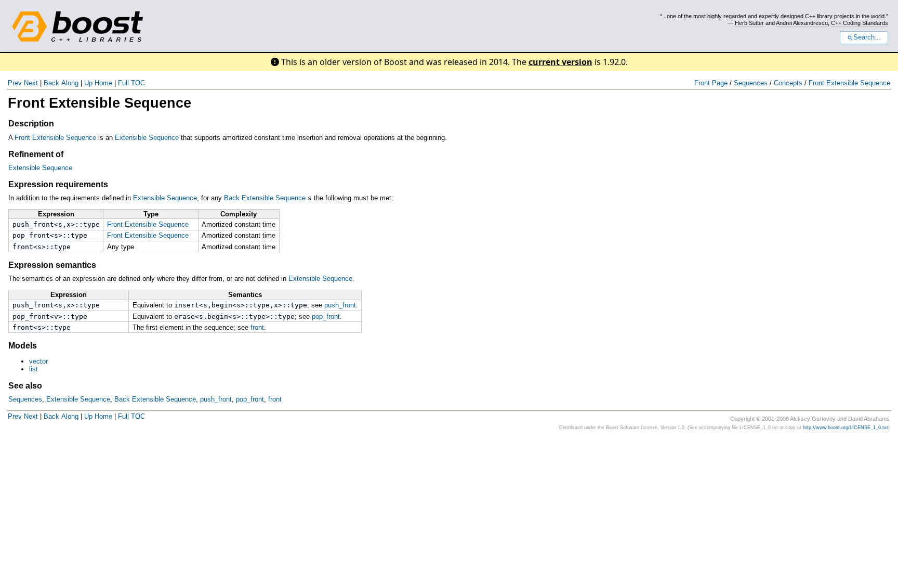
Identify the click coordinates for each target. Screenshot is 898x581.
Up (88, 83)
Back (51, 83)
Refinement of (35, 154)
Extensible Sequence (147, 137)
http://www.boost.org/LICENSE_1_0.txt (845, 427)
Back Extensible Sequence (265, 198)
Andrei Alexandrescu (802, 23)
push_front (33, 224)
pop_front (31, 235)
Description (31, 123)
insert (186, 305)
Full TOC (131, 83)
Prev (15, 83)
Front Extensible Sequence (849, 83)
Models (22, 345)
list (33, 369)
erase (184, 316)
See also (25, 385)
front (22, 247)
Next (31, 83)
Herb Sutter (749, 23)
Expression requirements (58, 184)
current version (560, 62)
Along (69, 83)
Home (103, 83)
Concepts (788, 83)
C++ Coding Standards (859, 23)
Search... (867, 37)
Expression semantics (52, 265)
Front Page (711, 83)
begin (222, 305)
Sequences (751, 83)
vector (38, 361)
